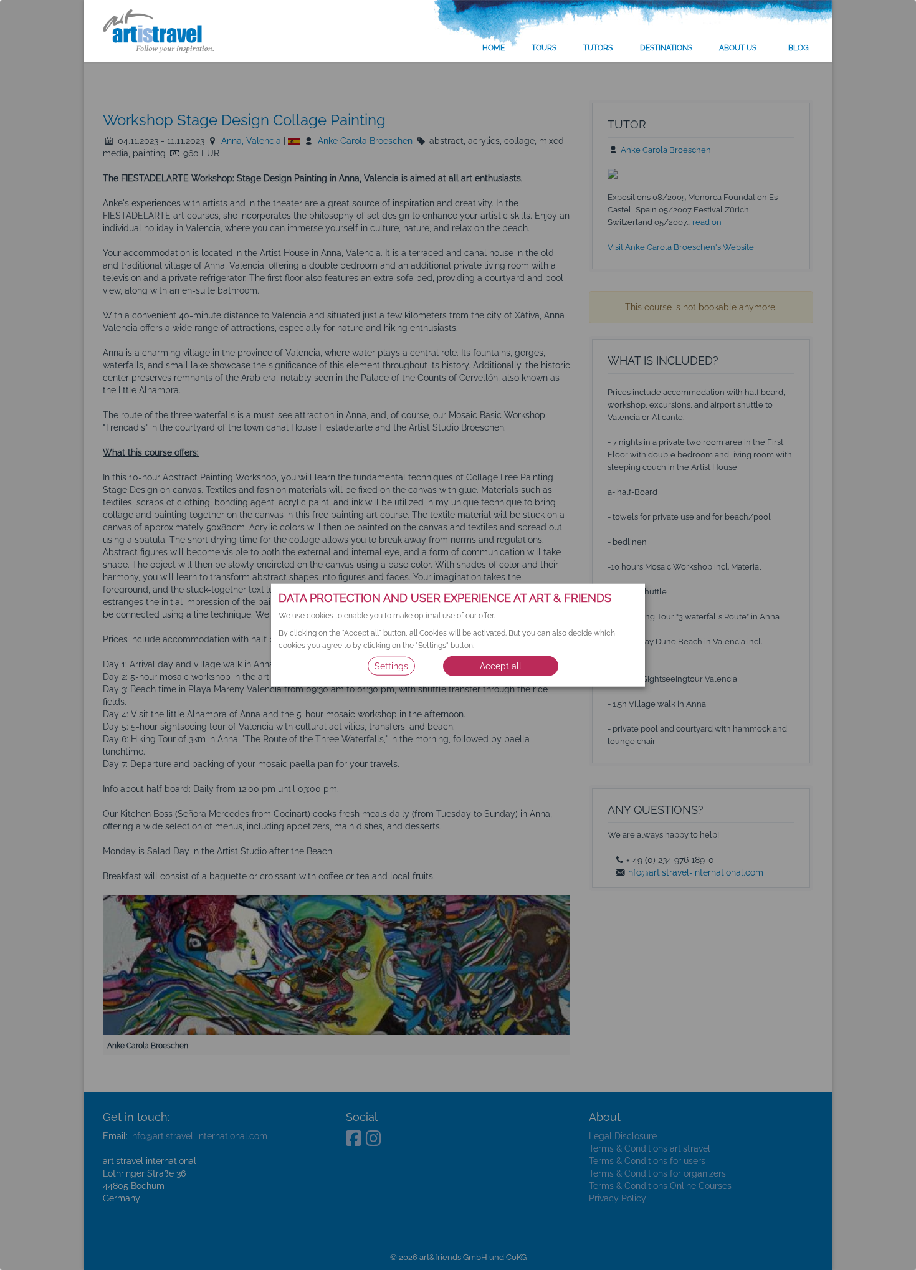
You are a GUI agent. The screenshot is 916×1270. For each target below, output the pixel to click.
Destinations (666, 48)
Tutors (598, 48)
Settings (391, 666)
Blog (798, 48)
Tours (544, 48)
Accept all (501, 666)
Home (493, 48)
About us (737, 48)
